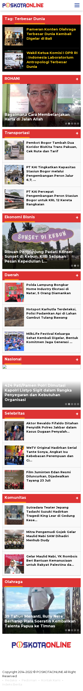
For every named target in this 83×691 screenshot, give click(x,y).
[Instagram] (41, 655)
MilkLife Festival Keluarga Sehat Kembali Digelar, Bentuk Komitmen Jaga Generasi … (52, 338)
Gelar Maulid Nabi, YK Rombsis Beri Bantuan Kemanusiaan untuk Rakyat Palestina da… (51, 560)
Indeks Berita (12, 684)
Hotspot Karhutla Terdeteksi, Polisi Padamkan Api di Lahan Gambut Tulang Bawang (51, 313)
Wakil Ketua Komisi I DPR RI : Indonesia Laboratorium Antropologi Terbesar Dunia (52, 60)
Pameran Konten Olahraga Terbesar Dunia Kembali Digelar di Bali (51, 34)
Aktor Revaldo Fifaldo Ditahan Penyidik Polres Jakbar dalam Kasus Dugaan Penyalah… (52, 427)
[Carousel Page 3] (72, 124)
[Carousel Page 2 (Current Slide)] (69, 124)
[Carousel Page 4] (75, 124)
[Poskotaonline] (23, 5)
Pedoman (29, 680)
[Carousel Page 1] (66, 124)
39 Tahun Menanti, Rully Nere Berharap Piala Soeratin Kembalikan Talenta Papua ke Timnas (40, 621)
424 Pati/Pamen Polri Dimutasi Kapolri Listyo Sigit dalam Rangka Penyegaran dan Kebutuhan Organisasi (38, 392)
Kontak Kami (50, 680)
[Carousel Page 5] (78, 124)
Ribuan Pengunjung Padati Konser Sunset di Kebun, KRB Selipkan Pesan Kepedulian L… (39, 257)
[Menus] (77, 5)
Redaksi (11, 680)
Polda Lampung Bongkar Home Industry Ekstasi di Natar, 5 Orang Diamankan (48, 289)
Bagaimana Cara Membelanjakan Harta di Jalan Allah (37, 117)
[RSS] (62, 655)
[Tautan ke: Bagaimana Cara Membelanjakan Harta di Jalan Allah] (41, 105)
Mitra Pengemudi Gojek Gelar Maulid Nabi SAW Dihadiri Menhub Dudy (51, 536)
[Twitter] (31, 655)
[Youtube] (51, 655)
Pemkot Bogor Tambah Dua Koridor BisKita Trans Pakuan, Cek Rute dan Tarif (51, 147)
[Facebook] (21, 655)
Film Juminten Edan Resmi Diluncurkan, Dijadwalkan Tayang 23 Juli (48, 476)
